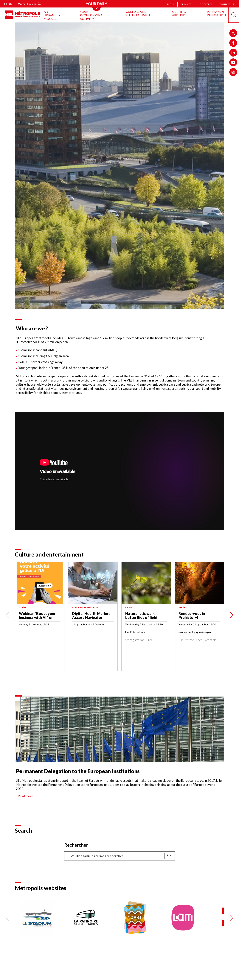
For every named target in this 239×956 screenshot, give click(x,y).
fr (5, 3)
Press (170, 4)
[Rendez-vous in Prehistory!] (199, 583)
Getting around (179, 13)
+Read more (24, 796)
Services (186, 4)
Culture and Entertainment (139, 13)
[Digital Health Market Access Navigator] (92, 583)
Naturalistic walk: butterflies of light (141, 615)
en (10, 3)
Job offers (205, 4)
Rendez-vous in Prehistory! (192, 615)
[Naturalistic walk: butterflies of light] (146, 583)
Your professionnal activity (92, 15)
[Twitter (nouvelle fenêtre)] (233, 33)
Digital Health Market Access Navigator (91, 615)
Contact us (227, 4)
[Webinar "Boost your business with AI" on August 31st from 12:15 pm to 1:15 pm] (39, 583)
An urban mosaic (50, 15)
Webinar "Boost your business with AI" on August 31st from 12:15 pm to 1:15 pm (39, 619)
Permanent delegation (216, 13)
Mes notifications (27, 3)
